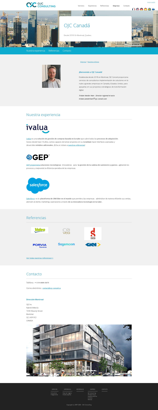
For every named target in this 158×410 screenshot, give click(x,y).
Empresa (83, 62)
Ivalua (28, 138)
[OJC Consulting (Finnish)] (153, 10)
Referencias (104, 6)
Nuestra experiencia (35, 50)
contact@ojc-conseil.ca (52, 288)
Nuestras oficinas (93, 62)
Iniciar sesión (151, 2)
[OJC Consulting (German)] (141, 10)
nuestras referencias (76, 145)
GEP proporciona (33, 165)
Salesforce (30, 198)
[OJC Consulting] (137, 10)
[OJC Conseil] (133, 10)
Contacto (126, 6)
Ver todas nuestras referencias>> (39, 258)
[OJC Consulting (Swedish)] (149, 10)
